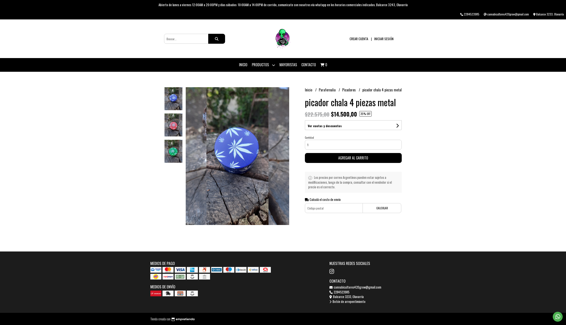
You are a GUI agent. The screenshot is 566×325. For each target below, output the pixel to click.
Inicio (243, 64)
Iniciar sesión (384, 38)
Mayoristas (288, 64)
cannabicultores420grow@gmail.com (357, 287)
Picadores (349, 90)
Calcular (382, 208)
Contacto (308, 64)
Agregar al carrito (353, 158)
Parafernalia (328, 90)
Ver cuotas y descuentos (325, 125)
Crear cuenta (359, 38)
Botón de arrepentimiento (348, 301)
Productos (261, 64)
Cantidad (309, 137)
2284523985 (341, 292)
